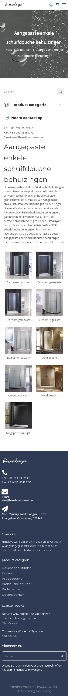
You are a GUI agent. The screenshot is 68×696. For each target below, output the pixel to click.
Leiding (46, 691)
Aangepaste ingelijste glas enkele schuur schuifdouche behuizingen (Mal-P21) (18, 433)
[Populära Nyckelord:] (60, 91)
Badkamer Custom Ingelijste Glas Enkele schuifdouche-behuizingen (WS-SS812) (18, 358)
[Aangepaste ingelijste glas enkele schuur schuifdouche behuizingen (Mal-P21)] (18, 415)
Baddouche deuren (16, 584)
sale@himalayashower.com (28, 137)
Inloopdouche (12, 578)
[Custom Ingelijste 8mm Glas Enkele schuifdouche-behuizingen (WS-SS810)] (49, 302)
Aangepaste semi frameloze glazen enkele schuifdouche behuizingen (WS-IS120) (18, 395)
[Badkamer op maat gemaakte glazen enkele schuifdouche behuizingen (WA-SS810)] (18, 265)
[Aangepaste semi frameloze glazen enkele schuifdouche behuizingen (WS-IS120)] (18, 378)
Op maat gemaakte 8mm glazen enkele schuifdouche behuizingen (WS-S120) (50, 282)
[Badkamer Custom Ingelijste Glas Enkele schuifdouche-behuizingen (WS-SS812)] (18, 340)
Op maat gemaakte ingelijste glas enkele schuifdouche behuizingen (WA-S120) (18, 320)
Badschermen (12, 589)
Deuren (7, 573)
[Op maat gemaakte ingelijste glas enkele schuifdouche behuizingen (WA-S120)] (18, 302)
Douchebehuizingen (17, 568)
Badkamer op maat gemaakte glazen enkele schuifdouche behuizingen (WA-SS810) (18, 282)
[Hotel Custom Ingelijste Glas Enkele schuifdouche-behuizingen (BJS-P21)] (49, 378)
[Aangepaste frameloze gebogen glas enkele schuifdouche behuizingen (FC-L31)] (49, 340)
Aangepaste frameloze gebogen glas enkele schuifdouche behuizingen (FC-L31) (50, 358)
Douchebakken (13, 594)
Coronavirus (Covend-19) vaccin (22, 631)
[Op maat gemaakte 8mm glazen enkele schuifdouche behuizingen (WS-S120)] (49, 265)
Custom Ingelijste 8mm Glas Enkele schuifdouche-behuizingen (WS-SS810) (49, 320)
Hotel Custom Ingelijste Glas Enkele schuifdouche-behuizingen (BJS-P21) (49, 395)
